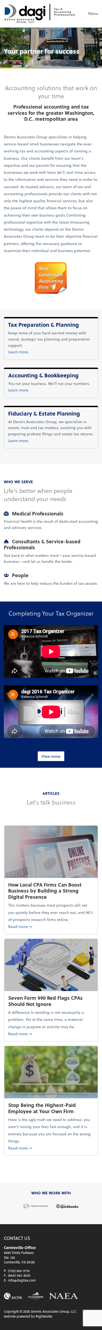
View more (51, 756)
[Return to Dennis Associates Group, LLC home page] (40, 13)
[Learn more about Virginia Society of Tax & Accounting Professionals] (35, 1295)
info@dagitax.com (22, 1280)
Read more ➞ (51, 926)
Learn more (27, 352)
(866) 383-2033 (19, 1275)
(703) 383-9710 (19, 1270)
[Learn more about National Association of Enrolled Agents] (63, 1296)
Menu (93, 13)
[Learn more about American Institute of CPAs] (13, 1296)
